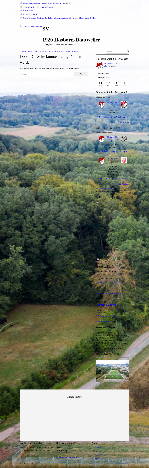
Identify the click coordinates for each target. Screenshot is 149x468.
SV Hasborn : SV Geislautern (113, 178)
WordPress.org (100, 458)
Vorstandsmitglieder (72, 51)
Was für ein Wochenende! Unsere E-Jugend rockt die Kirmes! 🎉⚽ (46, 3)
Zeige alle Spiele (124, 122)
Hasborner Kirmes (106, 282)
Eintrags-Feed (99, 451)
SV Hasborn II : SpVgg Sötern (112, 117)
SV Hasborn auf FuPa (104, 189)
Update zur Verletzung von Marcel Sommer (38, 7)
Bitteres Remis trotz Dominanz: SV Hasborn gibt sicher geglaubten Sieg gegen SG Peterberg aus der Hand (59, 18)
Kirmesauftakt (28, 11)
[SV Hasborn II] (99, 66)
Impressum (43, 51)
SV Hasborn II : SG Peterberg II (112, 151)
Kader (30, 51)
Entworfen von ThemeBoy (119, 464)
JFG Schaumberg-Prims (56, 51)
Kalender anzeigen (102, 321)
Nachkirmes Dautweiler (109, 293)
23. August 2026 (112, 137)
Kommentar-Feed (101, 455)
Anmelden (98, 448)
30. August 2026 (112, 102)
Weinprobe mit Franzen (108, 316)
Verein (24, 51)
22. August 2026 (112, 159)
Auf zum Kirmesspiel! (30, 14)
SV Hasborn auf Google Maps (66, 458)
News (36, 51)
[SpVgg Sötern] (125, 63)
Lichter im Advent (106, 304)
